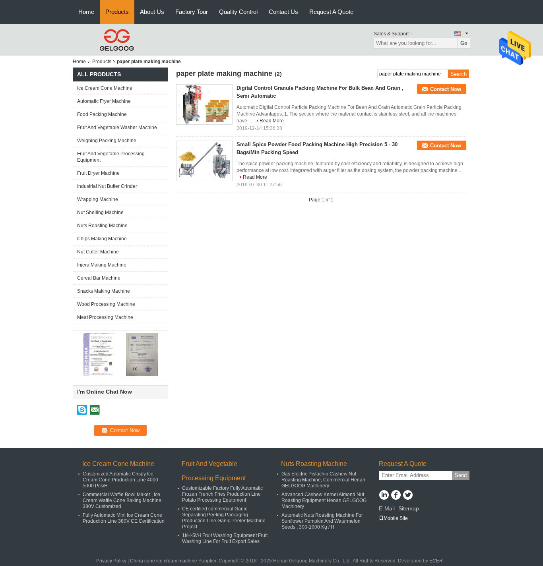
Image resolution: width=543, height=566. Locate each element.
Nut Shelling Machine (100, 212)
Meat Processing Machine (105, 317)
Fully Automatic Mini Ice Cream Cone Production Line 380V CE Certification (124, 518)
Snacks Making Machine (103, 291)
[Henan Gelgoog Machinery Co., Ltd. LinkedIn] (384, 496)
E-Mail (387, 508)
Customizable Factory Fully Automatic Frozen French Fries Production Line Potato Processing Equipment (222, 494)
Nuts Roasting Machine (102, 225)
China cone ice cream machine (163, 561)
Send (461, 475)
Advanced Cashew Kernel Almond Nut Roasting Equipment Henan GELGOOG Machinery (324, 500)
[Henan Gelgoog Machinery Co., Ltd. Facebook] (396, 496)
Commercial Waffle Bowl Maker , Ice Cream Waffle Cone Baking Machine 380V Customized (122, 500)
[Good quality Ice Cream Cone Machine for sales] (98, 354)
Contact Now (445, 89)
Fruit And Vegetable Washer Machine (117, 127)
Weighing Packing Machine (106, 140)
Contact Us (283, 11)
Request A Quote (331, 11)
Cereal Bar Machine (98, 278)
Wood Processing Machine (106, 304)
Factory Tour (191, 11)
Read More (272, 121)
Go (463, 43)
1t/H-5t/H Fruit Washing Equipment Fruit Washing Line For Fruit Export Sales (225, 538)
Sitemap (408, 508)
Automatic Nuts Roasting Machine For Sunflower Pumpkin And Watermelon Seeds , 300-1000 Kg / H (322, 521)
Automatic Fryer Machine (104, 101)
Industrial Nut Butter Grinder (107, 186)
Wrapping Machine (97, 199)
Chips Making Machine (102, 238)
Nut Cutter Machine (98, 252)
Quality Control (238, 11)
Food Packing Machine (102, 114)
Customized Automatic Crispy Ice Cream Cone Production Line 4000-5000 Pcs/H (121, 480)
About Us (152, 11)
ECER (436, 561)
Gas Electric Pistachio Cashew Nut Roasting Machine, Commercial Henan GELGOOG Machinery (323, 480)
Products (117, 11)
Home (86, 11)
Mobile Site (396, 518)
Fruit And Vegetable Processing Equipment (111, 157)
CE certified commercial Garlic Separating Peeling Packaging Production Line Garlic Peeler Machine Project (224, 517)
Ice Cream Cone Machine (104, 88)
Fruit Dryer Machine (98, 173)
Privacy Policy (111, 561)
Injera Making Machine (101, 265)
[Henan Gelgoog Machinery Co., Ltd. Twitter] (408, 496)
